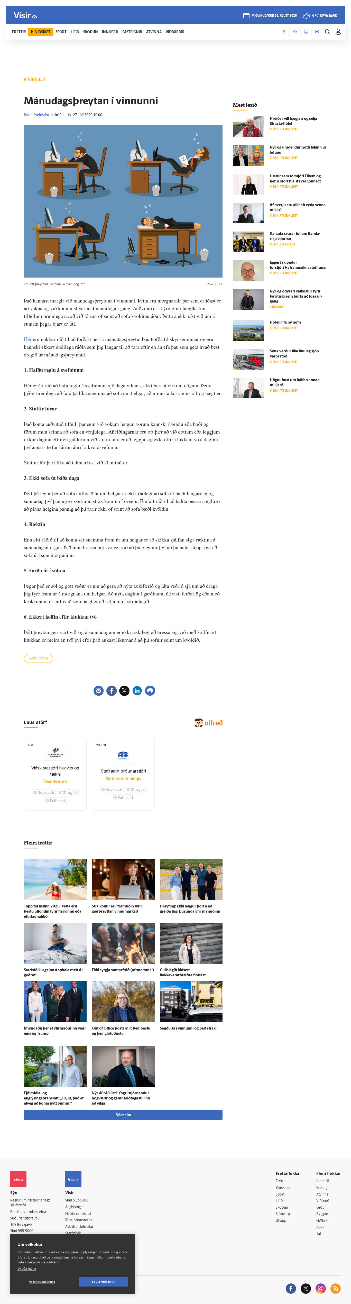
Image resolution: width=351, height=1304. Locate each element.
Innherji (322, 1181)
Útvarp (281, 1221)
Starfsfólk (73, 1233)
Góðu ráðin (38, 658)
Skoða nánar (26, 1268)
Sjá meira (123, 1115)
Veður (321, 1208)
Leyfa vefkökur (103, 1282)
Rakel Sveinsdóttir (38, 115)
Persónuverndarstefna (28, 1212)
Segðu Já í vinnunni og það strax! (188, 1029)
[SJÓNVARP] (306, 32)
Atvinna (322, 1195)
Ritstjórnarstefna (78, 1220)
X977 (320, 1227)
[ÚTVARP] (317, 32)
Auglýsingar (74, 1207)
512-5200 (80, 1200)
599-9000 (25, 1231)
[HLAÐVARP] (295, 32)
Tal (318, 1234)
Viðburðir (324, 1201)
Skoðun (282, 1208)
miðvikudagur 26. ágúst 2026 (274, 15)
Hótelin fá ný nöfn (285, 323)
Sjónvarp (283, 1214)
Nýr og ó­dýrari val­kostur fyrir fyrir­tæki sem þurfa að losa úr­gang (296, 297)
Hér (28, 339)
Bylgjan (322, 1214)
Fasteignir (324, 1188)
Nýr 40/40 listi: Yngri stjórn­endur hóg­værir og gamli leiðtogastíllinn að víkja (121, 1098)
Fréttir (281, 1181)
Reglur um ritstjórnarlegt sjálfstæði (30, 1203)
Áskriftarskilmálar (79, 1227)
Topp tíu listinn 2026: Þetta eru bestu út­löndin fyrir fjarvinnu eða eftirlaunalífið (52, 912)
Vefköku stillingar (42, 1282)
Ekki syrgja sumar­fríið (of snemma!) (123, 970)
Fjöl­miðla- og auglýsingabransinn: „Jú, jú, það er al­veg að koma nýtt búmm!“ (54, 1098)
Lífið (279, 1201)
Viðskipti (283, 1188)
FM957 (321, 1221)
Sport (280, 1195)
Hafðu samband (78, 1214)
